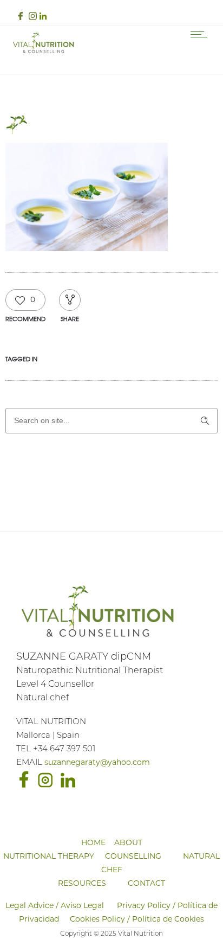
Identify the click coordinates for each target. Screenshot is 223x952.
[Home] (43, 52)
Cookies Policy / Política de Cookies (137, 920)
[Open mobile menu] (201, 34)
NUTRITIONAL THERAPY (48, 857)
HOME (93, 843)
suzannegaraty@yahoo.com (97, 763)
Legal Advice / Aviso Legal (54, 906)
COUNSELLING (133, 857)
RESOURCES (82, 884)
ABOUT (128, 843)
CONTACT (146, 884)
